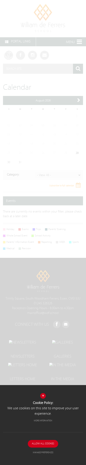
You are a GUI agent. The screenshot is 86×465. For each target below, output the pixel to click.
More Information (43, 420)
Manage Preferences (43, 452)
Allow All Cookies (43, 443)
